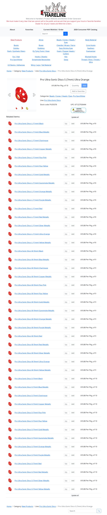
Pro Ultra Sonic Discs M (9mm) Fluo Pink (30, 285)
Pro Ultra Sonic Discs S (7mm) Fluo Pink (30, 412)
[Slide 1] (21, 108)
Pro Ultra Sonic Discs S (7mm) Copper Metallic (33, 404)
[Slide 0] (16, 108)
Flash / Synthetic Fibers (16, 51)
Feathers (90, 48)
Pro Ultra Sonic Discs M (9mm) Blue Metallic (32, 259)
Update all (75, 117)
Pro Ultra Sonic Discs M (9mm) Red (28, 336)
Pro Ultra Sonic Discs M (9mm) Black (29, 251)
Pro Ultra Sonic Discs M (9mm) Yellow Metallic (33, 370)
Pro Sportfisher (16, 59)
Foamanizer (91, 51)
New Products (16, 40)
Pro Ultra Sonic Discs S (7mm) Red (28, 463)
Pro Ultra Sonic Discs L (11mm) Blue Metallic (32, 132)
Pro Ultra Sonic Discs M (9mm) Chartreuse (31, 268)
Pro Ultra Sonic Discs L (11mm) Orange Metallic (33, 191)
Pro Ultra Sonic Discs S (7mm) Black (29, 378)
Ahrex (41, 40)
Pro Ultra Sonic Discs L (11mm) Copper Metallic (33, 149)
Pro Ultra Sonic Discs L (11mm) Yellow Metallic (33, 242)
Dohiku (16, 48)
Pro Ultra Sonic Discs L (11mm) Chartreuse (31, 140)
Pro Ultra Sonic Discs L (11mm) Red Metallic (32, 217)
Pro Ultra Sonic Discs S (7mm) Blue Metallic (31, 387)
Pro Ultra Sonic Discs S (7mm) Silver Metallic (32, 480)
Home (9, 71)
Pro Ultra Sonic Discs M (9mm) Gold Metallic (32, 302)
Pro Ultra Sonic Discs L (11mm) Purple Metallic (33, 200)
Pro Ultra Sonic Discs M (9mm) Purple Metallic (33, 327)
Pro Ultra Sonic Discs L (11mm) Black (29, 123)
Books (16, 45)
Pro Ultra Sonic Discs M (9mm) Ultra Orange (32, 361)
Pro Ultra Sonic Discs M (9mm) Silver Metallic (32, 353)
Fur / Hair (16, 57)
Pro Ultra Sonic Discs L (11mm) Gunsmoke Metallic (35, 183)
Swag (66, 59)
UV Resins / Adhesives (16, 65)
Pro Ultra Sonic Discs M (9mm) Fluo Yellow (31, 293)
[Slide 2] (27, 108)
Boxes (41, 45)
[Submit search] (65, 34)
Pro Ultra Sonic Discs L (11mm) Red (28, 208)
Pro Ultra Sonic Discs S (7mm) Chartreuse (31, 395)
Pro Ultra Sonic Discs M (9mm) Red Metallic (32, 344)
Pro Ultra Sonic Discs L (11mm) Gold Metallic (32, 174)
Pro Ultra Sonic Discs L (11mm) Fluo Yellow (31, 166)
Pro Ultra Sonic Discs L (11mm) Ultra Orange (32, 234)
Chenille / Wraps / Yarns (66, 45)
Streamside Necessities (41, 59)
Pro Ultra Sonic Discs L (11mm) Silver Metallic (32, 225)
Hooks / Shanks (41, 57)
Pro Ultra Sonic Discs (47, 71)
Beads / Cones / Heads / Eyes (61, 96)
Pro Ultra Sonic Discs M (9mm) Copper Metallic (33, 276)
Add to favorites (78, 91)
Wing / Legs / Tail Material (41, 65)
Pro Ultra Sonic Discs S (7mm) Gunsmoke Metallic (34, 438)
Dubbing (41, 48)
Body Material (90, 40)
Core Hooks (91, 45)
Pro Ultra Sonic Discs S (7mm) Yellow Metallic (32, 489)
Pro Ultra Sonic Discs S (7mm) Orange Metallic (33, 446)
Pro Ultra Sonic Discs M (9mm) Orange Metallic (33, 319)
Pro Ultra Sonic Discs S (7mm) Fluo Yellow (31, 421)
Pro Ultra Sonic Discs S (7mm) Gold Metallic (32, 429)
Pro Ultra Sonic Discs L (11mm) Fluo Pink (30, 157)
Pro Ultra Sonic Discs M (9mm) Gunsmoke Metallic (34, 310)
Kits (65, 57)
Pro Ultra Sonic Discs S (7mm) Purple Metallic (32, 455)
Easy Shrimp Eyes (66, 48)
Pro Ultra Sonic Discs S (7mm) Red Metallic (31, 472)
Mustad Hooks (91, 57)
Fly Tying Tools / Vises (41, 51)
